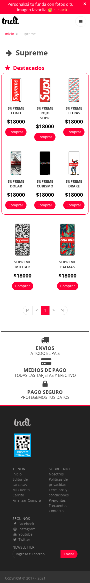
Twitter (24, 539)
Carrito (18, 495)
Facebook (26, 523)
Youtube (25, 534)
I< (27, 310)
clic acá (60, 9)
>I (62, 310)
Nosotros (56, 474)
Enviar (69, 554)
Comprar (15, 132)
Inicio (9, 33)
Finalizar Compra (26, 500)
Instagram (27, 529)
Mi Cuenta (21, 489)
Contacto (56, 510)
